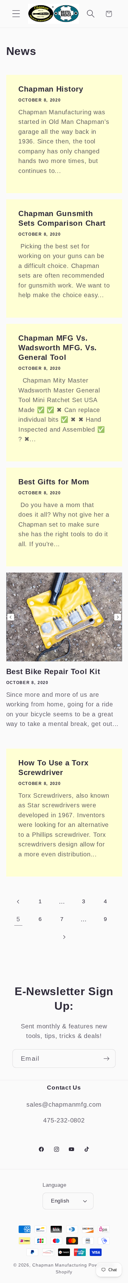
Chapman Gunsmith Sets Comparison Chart (62, 218)
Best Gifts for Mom (53, 482)
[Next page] (64, 937)
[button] (16, 14)
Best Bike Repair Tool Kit (53, 671)
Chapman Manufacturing (59, 1265)
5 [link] (18, 919)
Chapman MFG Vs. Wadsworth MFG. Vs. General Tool (57, 347)
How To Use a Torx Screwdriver (53, 767)
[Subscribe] (106, 1058)
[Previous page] (18, 901)
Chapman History (50, 89)
